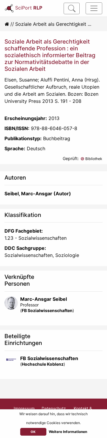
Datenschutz (54, 408)
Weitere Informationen (68, 431)
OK (33, 432)
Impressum (24, 408)
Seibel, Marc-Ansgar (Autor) (37, 193)
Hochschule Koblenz (43, 364)
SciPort (28, 8)
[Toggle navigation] (94, 8)
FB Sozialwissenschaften (47, 310)
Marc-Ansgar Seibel (43, 299)
